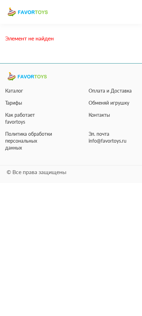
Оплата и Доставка (110, 91)
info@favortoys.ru (107, 141)
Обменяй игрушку (109, 103)
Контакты (99, 115)
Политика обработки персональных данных (28, 141)
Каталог (14, 91)
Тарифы (13, 103)
